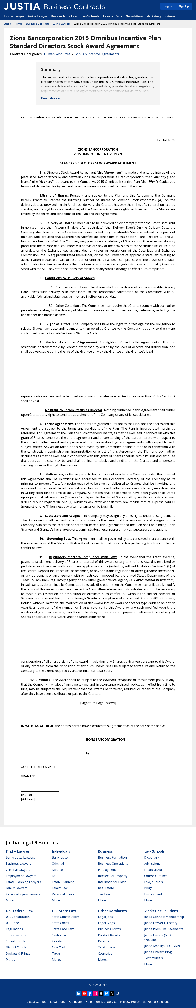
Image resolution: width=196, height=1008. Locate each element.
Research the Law (64, 16)
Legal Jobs (105, 917)
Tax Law (104, 894)
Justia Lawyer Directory (160, 923)
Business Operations (113, 863)
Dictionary (151, 857)
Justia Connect (37, 1001)
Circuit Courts (15, 941)
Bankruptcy (60, 857)
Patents (103, 941)
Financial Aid (153, 870)
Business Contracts (37, 23)
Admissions (152, 863)
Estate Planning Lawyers (23, 882)
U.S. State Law (64, 911)
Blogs (148, 888)
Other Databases (112, 911)
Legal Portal (58, 1001)
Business (105, 851)
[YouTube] (84, 993)
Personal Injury (63, 894)
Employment (107, 870)
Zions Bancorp (62, 23)
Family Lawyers (16, 888)
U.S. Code (12, 923)
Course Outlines (155, 876)
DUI (54, 876)
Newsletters (134, 16)
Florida (57, 941)
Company (75, 1001)
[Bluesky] (106, 993)
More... (10, 900)
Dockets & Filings (18, 953)
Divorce (57, 870)
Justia (7, 23)
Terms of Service (106, 1001)
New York (59, 947)
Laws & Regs (112, 16)
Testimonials (153, 958)
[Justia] (22, 6)
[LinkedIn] (78, 993)
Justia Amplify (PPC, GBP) (162, 946)
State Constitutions (66, 917)
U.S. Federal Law (19, 911)
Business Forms (109, 929)
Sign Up (184, 6)
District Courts (16, 947)
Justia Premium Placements (163, 929)
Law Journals (153, 882)
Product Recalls (109, 935)
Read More (49, 98)
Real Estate (106, 888)
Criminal (58, 863)
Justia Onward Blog (158, 952)
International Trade (112, 882)
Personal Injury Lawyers (23, 894)
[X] (112, 993)
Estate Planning (63, 882)
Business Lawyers (18, 863)
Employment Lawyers (21, 876)
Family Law (59, 888)
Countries (105, 953)
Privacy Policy (130, 1001)
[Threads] (101, 993)
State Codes (60, 923)
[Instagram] (95, 993)
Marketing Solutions (161, 16)
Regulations (14, 929)
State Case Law (63, 929)
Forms (18, 23)
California (59, 935)
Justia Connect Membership (164, 917)
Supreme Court (17, 935)
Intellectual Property (112, 876)
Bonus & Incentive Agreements (97, 54)
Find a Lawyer (14, 16)
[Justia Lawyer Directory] (117, 993)
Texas (56, 953)
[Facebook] (89, 993)
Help (88, 1001)
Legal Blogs (106, 923)
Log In (168, 6)
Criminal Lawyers (18, 870)
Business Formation (112, 857)
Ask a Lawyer (38, 16)
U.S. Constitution (18, 917)
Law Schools (90, 16)
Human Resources (57, 54)
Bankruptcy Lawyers (20, 857)
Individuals (61, 851)
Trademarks (107, 947)
